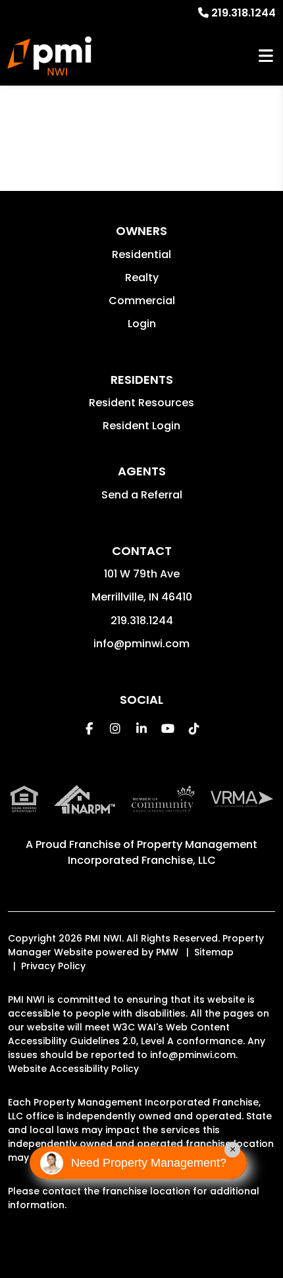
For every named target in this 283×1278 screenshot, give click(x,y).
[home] (49, 56)
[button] (89, 728)
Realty (142, 277)
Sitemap (214, 952)
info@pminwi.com (141, 643)
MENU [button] (266, 56)
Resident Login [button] (141, 425)
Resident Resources (141, 402)
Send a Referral (141, 494)
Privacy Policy (53, 965)
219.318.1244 (243, 12)
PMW (167, 952)
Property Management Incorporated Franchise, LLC (163, 852)
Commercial (142, 300)
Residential (141, 254)
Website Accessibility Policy (73, 1068)
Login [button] (142, 323)
